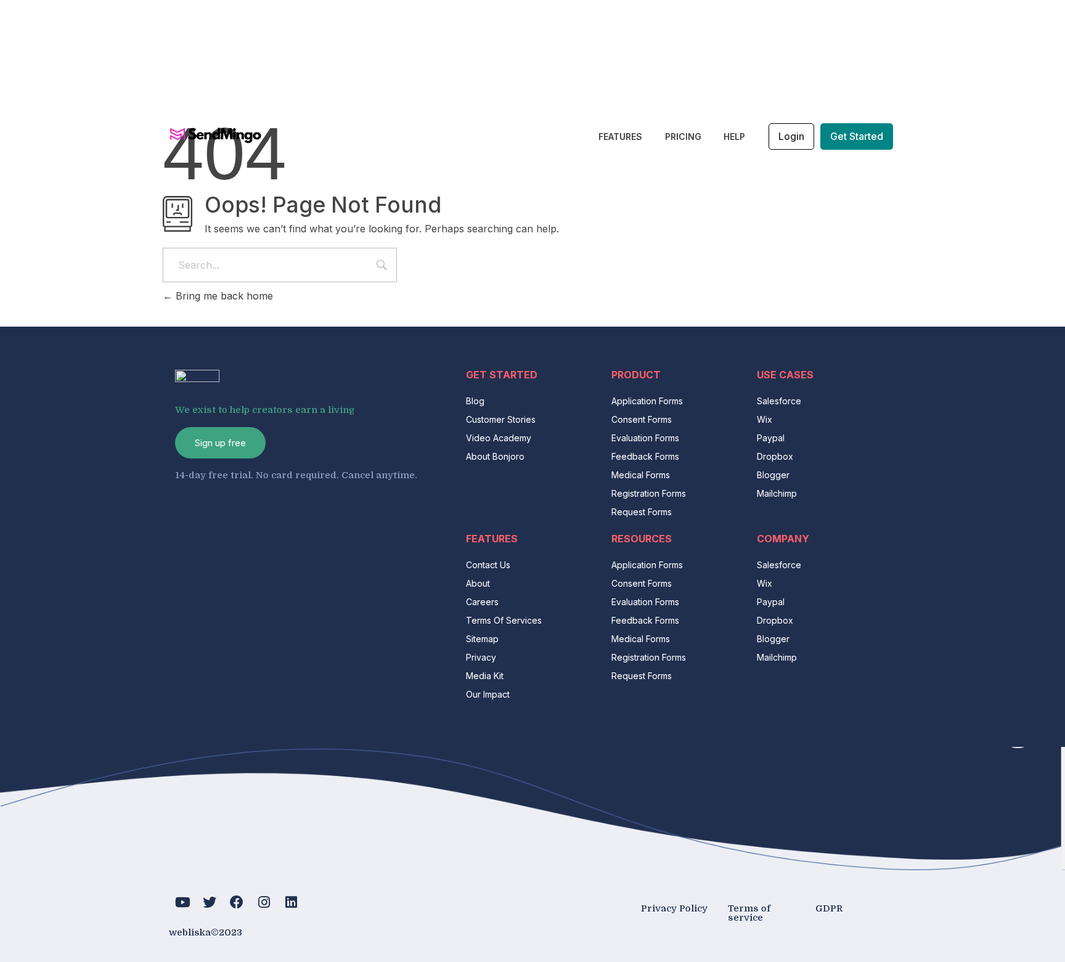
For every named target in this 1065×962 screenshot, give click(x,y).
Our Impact (488, 694)
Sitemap (482, 639)
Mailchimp (777, 493)
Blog (475, 401)
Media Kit (485, 676)
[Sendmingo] (215, 135)
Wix (764, 419)
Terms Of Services (504, 620)
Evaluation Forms (645, 438)
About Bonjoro (495, 456)
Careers (482, 602)
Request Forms (641, 512)
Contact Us (488, 565)
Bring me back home (223, 296)
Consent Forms (641, 419)
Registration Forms (648, 493)
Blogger (773, 475)
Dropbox (775, 456)
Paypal (771, 438)
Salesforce (779, 401)
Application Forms (647, 401)
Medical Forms (640, 475)
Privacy (481, 657)
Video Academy (498, 438)
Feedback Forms (645, 456)
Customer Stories (501, 419)
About (478, 583)
